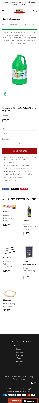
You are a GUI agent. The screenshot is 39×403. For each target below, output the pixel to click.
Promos (19, 355)
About (19, 358)
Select (4, 128)
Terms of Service (19, 379)
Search (6, 377)
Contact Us (30, 401)
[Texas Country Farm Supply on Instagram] (35, 383)
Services (19, 352)
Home (4, 24)
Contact (19, 361)
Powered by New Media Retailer (18, 391)
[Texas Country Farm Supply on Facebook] (32, 383)
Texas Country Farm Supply (22, 389)
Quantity (5, 139)
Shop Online (19, 346)
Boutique (20, 349)
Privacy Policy (16, 377)
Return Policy (28, 377)
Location (19, 364)
